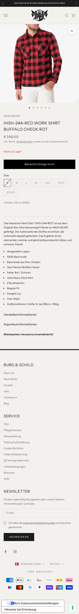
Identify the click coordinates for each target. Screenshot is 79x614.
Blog (6, 403)
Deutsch (55, 564)
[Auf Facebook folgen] (5, 552)
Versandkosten (24, 141)
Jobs (6, 391)
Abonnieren (19, 536)
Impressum (10, 397)
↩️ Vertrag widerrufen (16, 460)
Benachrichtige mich (40, 164)
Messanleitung (12, 436)
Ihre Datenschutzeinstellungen (36, 603)
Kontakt (8, 385)
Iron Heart (12, 116)
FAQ (6, 424)
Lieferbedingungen (15, 466)
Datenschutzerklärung (16, 442)
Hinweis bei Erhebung (20, 609)
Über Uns (9, 373)
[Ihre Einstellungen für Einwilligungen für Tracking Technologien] (72, 607)
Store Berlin (10, 379)
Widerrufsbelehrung (15, 454)
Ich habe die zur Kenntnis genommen (39, 525)
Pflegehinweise (12, 430)
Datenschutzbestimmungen (39, 523)
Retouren (9, 472)
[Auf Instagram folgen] (15, 552)
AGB (6, 478)
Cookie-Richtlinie (13, 448)
